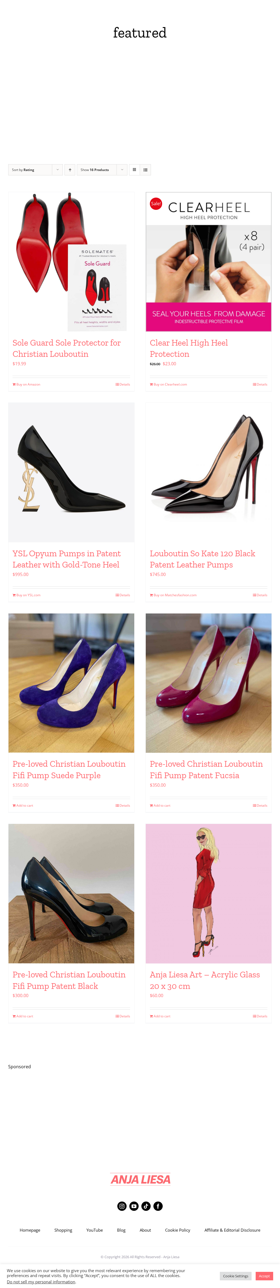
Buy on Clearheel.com (170, 384)
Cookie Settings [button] (235, 1275)
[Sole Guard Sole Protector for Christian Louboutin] (71, 262)
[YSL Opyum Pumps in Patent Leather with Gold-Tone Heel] (71, 472)
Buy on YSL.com (28, 595)
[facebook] (158, 1206)
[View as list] (145, 169)
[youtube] (134, 1206)
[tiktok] (146, 1206)
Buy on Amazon (28, 384)
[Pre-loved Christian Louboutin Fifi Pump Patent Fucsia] (209, 683)
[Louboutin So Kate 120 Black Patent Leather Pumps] (209, 472)
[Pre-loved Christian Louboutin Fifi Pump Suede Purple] (71, 683)
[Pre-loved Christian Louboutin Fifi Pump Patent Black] (71, 893)
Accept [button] (264, 1275)
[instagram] (122, 1206)
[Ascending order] (70, 169)
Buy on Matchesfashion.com (175, 595)
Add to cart (24, 805)
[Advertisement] (140, 106)
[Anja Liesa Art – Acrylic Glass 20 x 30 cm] (209, 893)
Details (124, 384)
